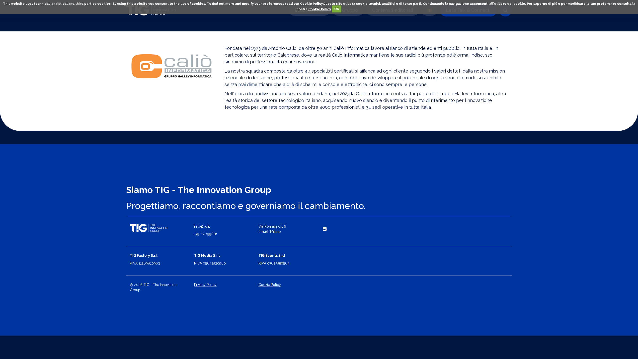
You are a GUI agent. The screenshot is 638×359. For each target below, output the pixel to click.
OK (336, 9)
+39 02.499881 (205, 234)
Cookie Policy (311, 3)
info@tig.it (202, 226)
